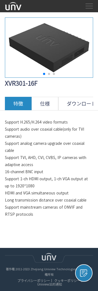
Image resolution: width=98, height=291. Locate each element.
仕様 (45, 103)
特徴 (18, 103)
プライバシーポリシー (33, 280)
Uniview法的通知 (49, 284)
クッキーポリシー (67, 280)
